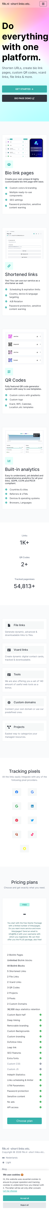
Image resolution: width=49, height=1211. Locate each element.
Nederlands (11, 1157)
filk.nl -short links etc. (16, 3)
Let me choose (10, 1191)
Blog (4, 1169)
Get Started (23, 89)
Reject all (24, 1205)
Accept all (24, 1198)
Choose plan (24, 1121)
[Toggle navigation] (43, 4)
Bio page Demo (23, 98)
